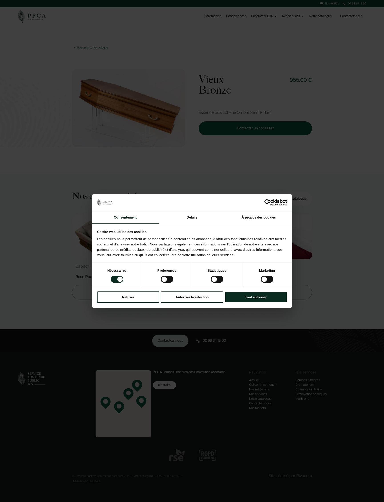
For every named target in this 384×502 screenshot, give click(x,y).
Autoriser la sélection (192, 297)
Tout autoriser (256, 297)
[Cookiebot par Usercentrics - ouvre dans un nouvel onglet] (267, 202)
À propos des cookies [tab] (259, 217)
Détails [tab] (192, 217)
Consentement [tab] (125, 217)
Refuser (128, 297)
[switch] (167, 279)
